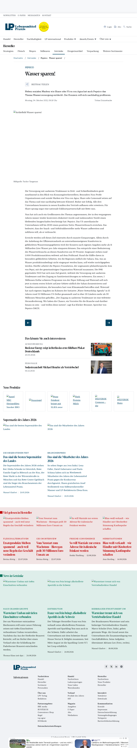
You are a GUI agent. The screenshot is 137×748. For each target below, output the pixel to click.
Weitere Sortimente (112, 51)
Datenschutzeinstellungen (49, 726)
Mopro (32, 51)
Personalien (43, 688)
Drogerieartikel (75, 51)
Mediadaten (34, 15)
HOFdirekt (42, 721)
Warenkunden (74, 688)
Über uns (104, 38)
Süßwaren (45, 51)
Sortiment (42, 685)
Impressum (102, 709)
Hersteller (19, 39)
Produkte (68, 39)
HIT (69, 699)
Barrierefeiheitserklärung (108, 721)
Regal (40, 715)
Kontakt (46, 15)
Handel (6, 39)
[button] (37, 84)
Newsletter (9, 15)
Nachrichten (73, 679)
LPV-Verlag (42, 696)
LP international (53, 39)
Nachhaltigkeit (34, 39)
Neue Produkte (104, 682)
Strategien (8, 51)
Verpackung (93, 51)
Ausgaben (72, 706)
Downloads (102, 699)
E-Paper (22, 15)
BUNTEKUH (43, 709)
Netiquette (102, 718)
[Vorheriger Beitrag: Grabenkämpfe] (28, 323)
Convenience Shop (46, 712)
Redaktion (42, 699)
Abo (69, 712)
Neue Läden (73, 685)
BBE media (42, 706)
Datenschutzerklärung (107, 712)
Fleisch (21, 51)
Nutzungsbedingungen (107, 715)
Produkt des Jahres (76, 696)
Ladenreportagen (75, 682)
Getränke (58, 51)
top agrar (41, 718)
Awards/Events (86, 39)
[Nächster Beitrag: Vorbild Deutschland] (109, 323)
